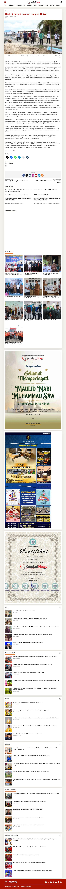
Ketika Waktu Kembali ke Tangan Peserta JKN (24, 611)
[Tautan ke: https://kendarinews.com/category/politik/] (60, 699)
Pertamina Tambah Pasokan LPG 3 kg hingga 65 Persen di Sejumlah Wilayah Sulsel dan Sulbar (34, 656)
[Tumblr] (30, 175)
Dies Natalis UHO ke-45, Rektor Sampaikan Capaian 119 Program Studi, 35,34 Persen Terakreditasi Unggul (36, 764)
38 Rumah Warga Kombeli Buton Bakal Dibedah (16, 194)
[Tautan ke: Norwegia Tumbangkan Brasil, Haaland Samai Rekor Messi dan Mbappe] (8, 865)
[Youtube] (36, 175)
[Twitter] (27, 175)
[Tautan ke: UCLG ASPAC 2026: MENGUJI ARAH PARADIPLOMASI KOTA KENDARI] (8, 621)
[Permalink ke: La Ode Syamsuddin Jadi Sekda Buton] (52, 309)
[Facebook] (23, 175)
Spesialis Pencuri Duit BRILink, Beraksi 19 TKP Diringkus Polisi (27, 809)
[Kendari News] (33, 2)
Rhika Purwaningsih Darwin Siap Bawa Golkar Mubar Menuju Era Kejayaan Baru (31, 710)
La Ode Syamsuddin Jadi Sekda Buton (51, 319)
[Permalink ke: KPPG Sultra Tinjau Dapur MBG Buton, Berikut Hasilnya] (33, 309)
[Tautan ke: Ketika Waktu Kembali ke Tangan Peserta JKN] (8, 613)
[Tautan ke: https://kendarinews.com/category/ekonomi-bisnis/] (60, 653)
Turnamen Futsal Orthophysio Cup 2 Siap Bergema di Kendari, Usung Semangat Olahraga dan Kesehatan (34, 840)
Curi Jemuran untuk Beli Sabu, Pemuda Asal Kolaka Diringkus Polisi (28, 817)
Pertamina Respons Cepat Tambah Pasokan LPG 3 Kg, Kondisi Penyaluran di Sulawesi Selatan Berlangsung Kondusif (34, 689)
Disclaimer (28, 886)
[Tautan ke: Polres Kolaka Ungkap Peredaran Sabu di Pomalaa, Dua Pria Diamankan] (8, 804)
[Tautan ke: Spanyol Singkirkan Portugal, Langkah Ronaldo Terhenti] (8, 857)
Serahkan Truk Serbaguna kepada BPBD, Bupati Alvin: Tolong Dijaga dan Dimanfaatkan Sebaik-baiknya (14, 343)
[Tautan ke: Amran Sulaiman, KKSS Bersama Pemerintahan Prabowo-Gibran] (8, 645)
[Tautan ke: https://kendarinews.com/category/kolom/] (60, 608)
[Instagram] (33, 175)
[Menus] (5, 2)
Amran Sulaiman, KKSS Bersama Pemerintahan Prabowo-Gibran (28, 642)
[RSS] (42, 175)
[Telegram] (39, 175)
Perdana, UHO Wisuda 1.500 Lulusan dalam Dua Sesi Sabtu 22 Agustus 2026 (31, 755)
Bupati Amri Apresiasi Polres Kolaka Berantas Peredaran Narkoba (28, 825)
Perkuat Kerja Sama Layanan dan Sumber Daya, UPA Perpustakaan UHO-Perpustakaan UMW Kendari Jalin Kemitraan (35, 748)
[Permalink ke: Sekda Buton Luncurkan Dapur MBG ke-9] (14, 309)
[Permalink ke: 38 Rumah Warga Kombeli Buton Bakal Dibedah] (52, 263)
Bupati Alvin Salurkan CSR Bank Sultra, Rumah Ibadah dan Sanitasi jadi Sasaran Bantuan (47, 199)
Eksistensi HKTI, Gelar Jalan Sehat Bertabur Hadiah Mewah (48, 181)
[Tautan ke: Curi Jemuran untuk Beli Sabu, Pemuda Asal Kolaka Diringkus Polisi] (8, 819)
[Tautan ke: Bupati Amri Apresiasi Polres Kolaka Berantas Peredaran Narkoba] (8, 827)
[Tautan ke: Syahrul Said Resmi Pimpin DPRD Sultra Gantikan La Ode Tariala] (8, 736)
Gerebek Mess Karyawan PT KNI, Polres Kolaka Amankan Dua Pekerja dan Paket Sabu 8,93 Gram (36, 793)
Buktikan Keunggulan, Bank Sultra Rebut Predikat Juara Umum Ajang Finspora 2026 (32, 664)
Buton (6, 17)
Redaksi (23, 886)
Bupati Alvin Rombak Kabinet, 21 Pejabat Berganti (45, 189)
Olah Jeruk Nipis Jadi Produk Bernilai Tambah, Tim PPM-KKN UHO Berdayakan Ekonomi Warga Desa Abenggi (36, 780)
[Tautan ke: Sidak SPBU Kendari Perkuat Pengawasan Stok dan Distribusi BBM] (8, 675)
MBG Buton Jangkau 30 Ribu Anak (42, 194)
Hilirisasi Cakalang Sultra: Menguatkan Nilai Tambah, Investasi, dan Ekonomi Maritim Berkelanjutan (36, 626)
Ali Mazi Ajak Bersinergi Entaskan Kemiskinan (16, 180)
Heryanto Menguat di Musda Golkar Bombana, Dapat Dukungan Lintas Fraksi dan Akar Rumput (35, 725)
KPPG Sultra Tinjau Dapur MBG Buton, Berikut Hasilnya (46, 203)
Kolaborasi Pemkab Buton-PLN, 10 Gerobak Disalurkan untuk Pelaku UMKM (18, 199)
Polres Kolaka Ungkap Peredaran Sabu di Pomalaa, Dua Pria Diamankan (29, 801)
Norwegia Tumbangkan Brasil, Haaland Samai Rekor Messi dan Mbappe (29, 862)
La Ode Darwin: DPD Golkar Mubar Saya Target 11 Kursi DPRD (28, 702)
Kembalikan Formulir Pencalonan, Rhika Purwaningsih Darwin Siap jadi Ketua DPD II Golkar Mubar (35, 718)
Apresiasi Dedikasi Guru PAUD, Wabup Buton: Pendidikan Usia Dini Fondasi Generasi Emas (18, 190)
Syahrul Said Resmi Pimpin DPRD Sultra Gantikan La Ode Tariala (28, 733)
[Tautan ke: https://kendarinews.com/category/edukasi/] (60, 744)
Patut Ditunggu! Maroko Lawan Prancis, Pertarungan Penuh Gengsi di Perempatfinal (32, 870)
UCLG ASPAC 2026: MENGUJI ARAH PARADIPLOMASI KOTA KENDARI (30, 618)
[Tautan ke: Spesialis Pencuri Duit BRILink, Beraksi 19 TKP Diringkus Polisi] (8, 811)
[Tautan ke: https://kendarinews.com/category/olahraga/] (60, 836)
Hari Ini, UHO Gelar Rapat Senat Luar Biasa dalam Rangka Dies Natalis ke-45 (31, 771)
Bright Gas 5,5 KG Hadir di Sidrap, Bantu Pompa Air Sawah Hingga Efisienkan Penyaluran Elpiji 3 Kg (36, 680)
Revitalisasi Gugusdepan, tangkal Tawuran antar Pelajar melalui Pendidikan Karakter (32, 634)
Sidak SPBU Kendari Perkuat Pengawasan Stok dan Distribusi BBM (28, 672)
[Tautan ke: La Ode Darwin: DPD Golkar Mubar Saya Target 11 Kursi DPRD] (8, 704)
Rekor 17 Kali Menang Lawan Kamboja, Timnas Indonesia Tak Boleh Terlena (30, 846)
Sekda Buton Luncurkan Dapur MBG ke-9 (14, 203)
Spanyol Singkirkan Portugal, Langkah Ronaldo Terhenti (25, 854)
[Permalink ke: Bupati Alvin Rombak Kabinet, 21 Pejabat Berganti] (33, 263)
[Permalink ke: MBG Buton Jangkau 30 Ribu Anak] (14, 286)
